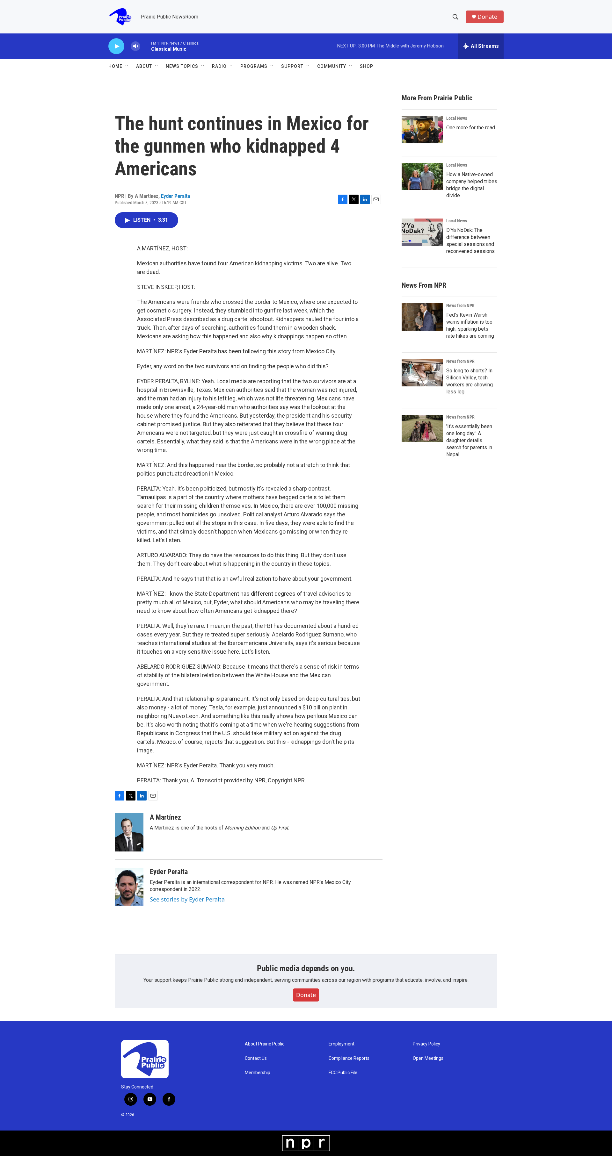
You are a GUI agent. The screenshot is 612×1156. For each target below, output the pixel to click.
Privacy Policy (426, 1044)
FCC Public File (343, 1072)
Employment (341, 1044)
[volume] (135, 46)
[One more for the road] (422, 129)
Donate (487, 16)
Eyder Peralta (175, 196)
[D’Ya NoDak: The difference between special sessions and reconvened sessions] (422, 232)
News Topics (182, 66)
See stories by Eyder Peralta (187, 899)
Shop (366, 66)
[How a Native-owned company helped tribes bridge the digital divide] (422, 176)
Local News (456, 118)
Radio (219, 66)
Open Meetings (428, 1058)
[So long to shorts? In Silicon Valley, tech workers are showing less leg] (422, 372)
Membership (257, 1072)
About (144, 66)
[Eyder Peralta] (129, 887)
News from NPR (460, 305)
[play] (116, 46)
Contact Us (256, 1058)
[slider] (146, 46)
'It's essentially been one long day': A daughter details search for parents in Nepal (469, 440)
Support (292, 66)
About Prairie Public (264, 1044)
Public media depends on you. (306, 968)
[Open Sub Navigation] (127, 66)
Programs (253, 66)
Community (331, 66)
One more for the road (470, 128)
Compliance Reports (349, 1058)
